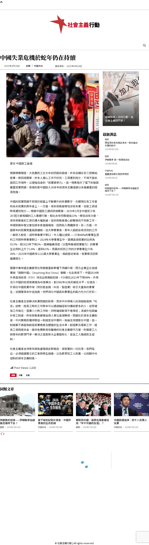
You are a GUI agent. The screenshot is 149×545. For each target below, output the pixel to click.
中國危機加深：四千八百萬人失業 (130, 421)
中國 (20, 375)
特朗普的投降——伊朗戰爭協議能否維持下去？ (122, 189)
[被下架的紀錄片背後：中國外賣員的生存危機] (55, 404)
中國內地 (38, 66)
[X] (145, 6)
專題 (107, 139)
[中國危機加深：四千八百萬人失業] (131, 404)
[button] (144, 45)
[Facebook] (128, 6)
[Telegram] (139, 6)
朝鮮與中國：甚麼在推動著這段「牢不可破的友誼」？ (92, 421)
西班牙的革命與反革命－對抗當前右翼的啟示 (121, 144)
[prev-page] (1, 434)
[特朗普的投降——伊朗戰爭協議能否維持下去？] (17, 404)
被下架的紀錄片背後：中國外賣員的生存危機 (54, 421)
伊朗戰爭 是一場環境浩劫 (117, 159)
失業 (28, 375)
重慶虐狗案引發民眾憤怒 (117, 173)
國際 (107, 156)
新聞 (28, 66)
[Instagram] (133, 6)
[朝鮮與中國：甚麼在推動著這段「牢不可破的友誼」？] (93, 404)
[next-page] (4, 434)
